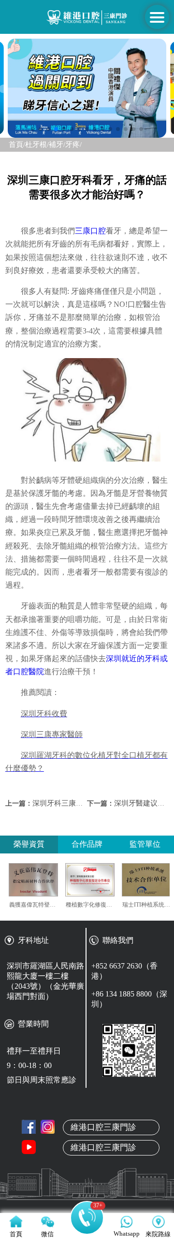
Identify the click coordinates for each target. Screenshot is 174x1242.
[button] (33, 129)
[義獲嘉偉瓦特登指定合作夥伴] (43, 879)
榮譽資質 (29, 844)
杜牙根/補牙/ (45, 144)
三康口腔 (90, 231)
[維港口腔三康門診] (48, 1127)
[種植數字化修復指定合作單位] (100, 879)
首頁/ (17, 144)
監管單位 (145, 844)
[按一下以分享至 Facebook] (29, 1127)
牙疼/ (73, 144)
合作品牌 (87, 844)
